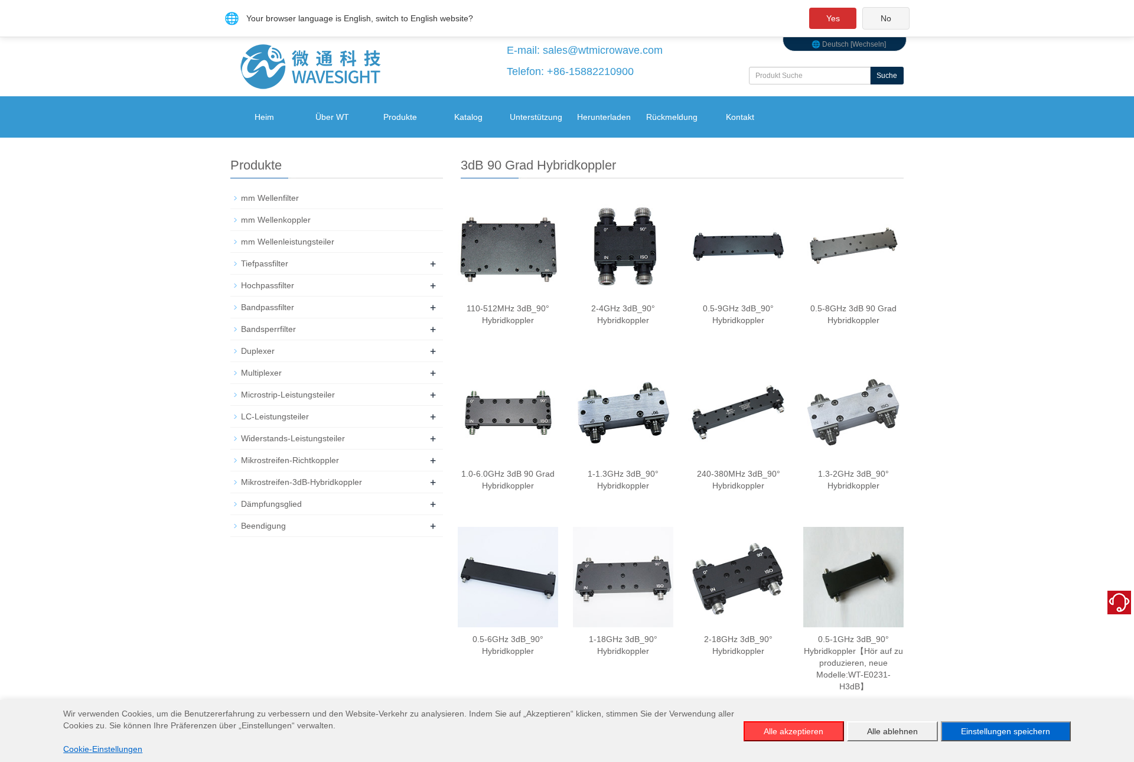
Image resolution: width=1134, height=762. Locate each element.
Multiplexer (261, 372)
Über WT (332, 117)
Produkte (400, 117)
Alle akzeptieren (793, 731)
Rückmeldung (672, 117)
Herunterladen (604, 117)
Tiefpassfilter (264, 263)
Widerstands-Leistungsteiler (293, 438)
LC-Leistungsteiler (275, 416)
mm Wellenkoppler (276, 219)
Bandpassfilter (267, 307)
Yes (833, 18)
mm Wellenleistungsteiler (287, 241)
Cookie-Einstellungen (102, 749)
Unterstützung (536, 117)
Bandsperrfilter (268, 329)
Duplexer (258, 351)
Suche (886, 75)
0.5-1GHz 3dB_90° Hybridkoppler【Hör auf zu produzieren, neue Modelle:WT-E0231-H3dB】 (853, 662)
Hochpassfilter (267, 285)
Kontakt (740, 117)
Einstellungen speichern (1005, 731)
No (886, 18)
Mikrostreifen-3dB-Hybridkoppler (301, 482)
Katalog (468, 117)
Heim (264, 117)
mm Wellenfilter (270, 198)
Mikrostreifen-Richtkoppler (290, 460)
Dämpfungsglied (271, 504)
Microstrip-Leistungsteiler (288, 394)
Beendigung (263, 525)
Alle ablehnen (892, 731)
